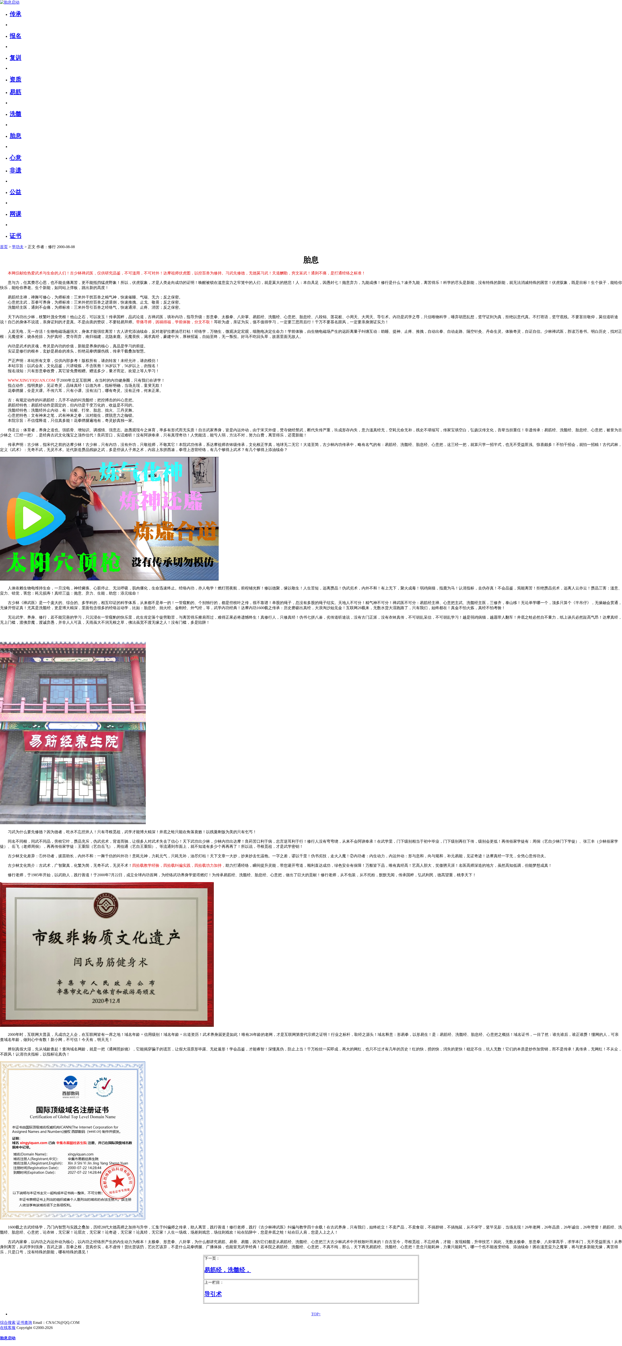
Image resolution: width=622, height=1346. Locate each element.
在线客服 (8, 1328)
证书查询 (24, 1322)
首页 (4, 247)
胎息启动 (8, 1338)
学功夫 (18, 247)
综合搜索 (8, 1322)
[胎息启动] (9, 2)
